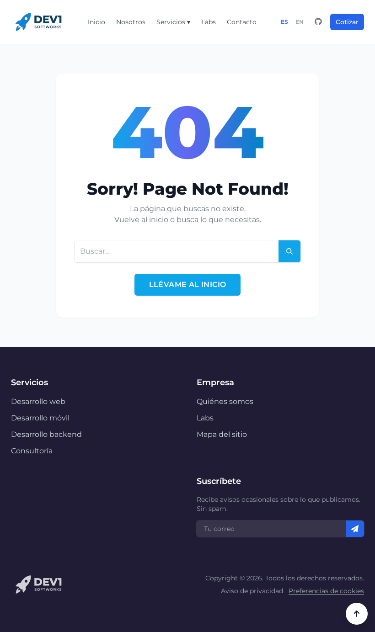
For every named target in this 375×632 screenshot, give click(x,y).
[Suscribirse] (355, 528)
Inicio (96, 22)
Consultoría (32, 450)
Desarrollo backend (46, 434)
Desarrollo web (38, 401)
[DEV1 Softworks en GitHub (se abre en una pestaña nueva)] (318, 21)
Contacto (242, 22)
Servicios (173, 22)
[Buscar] (289, 251)
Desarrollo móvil (40, 418)
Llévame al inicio (187, 284)
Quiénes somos (225, 401)
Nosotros (130, 22)
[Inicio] (38, 22)
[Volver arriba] (357, 614)
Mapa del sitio (222, 434)
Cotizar (347, 22)
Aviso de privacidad (252, 591)
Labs (208, 22)
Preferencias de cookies (326, 591)
